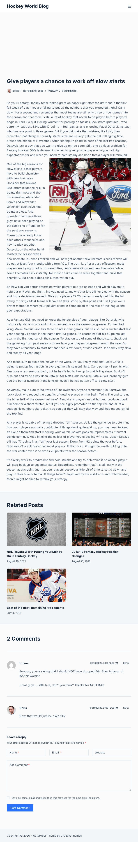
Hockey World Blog (28, 6)
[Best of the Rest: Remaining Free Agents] (36, 585)
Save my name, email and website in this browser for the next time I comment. (56, 797)
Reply (126, 663)
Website (100, 752)
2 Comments (69, 91)
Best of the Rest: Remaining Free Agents (35, 608)
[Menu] (129, 6)
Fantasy (53, 91)
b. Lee (23, 663)
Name (14, 752)
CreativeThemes (71, 835)
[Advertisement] (69, 39)
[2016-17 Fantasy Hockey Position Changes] (101, 529)
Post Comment (20, 808)
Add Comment (20, 765)
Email (56, 752)
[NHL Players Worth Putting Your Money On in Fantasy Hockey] (36, 529)
